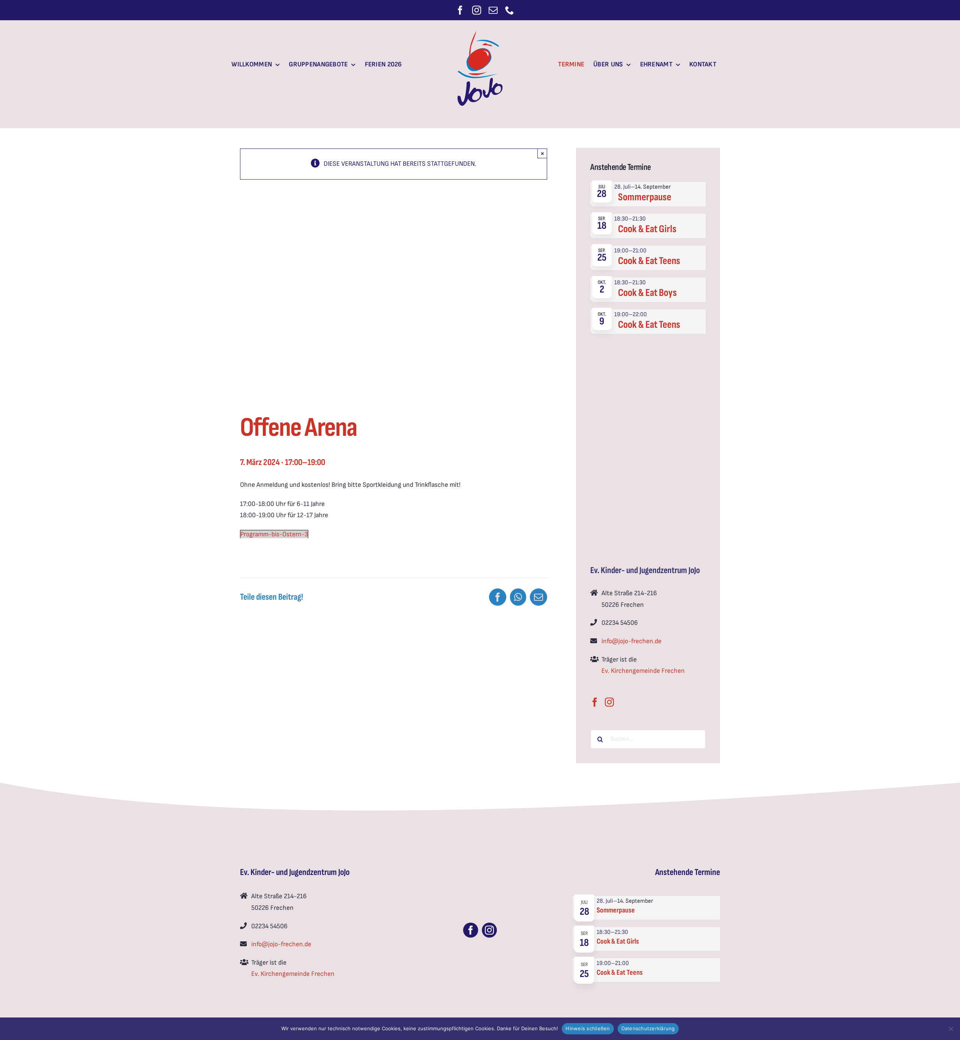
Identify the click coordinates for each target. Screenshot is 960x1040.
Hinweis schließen (588, 1028)
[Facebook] (594, 700)
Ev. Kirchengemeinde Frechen (643, 671)
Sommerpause (644, 197)
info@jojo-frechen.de (632, 641)
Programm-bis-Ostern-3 (274, 534)
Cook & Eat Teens (649, 261)
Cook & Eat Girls (647, 229)
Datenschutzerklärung (648, 1028)
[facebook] (460, 10)
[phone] (509, 10)
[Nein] (950, 1028)
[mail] (493, 10)
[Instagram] (609, 700)
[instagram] (476, 10)
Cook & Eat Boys (647, 293)
